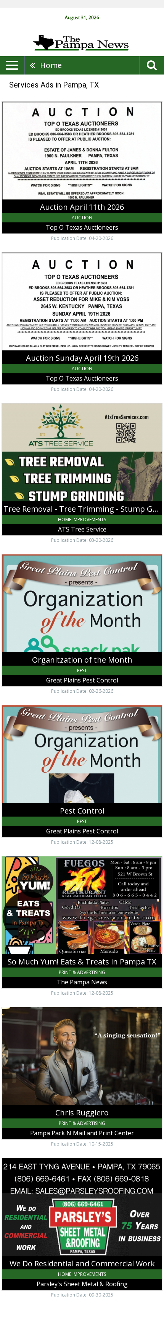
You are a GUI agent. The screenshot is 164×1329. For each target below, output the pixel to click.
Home (51, 65)
